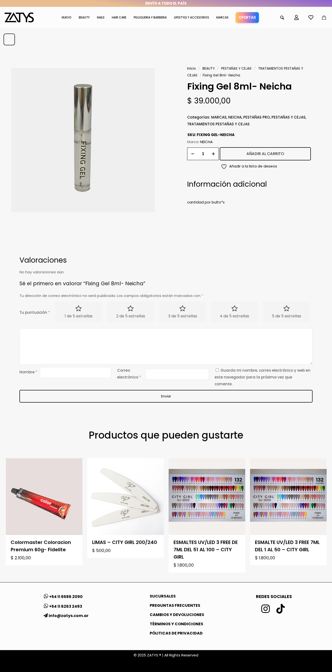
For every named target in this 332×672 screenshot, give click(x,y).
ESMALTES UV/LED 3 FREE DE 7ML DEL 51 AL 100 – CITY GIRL (206, 549)
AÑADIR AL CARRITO (265, 153)
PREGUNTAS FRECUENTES (175, 605)
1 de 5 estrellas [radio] (79, 316)
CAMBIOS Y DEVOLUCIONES (177, 614)
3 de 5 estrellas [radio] (182, 316)
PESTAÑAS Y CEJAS (236, 68)
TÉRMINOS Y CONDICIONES (176, 624)
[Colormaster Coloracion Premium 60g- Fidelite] (44, 496)
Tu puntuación (34, 312)
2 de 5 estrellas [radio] (130, 316)
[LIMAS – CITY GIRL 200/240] (125, 496)
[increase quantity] (213, 154)
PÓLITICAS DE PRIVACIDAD (176, 633)
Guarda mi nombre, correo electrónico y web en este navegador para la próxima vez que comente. (262, 377)
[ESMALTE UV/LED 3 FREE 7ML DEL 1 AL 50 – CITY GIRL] (288, 496)
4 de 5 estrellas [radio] (234, 316)
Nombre (28, 372)
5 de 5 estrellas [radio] (286, 316)
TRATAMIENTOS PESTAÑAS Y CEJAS (218, 124)
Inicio (191, 68)
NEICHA (235, 117)
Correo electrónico (129, 374)
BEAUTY (208, 68)
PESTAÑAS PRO (256, 117)
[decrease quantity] (192, 154)
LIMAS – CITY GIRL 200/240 (124, 542)
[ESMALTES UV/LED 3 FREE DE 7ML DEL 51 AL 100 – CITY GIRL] (207, 496)
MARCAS (219, 117)
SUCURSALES (163, 596)
